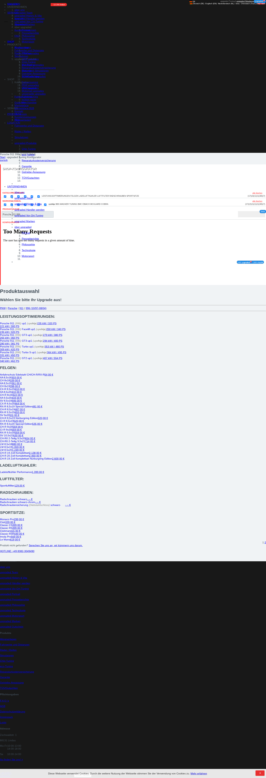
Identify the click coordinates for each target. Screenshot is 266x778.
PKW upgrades (30, 53)
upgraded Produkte (25, 143)
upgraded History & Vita (28, 203)
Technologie (28, 250)
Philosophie (28, 244)
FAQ (17, 35)
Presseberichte (30, 238)
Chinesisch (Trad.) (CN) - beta (252, 4)
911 (21, 308)
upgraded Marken (24, 221)
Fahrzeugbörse (23, 96)
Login (3, 722)
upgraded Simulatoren (246, 1)
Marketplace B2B (24, 108)
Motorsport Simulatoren (35, 70)
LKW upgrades (30, 59)
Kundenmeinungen (25, 30)
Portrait (26, 232)
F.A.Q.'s (4, 700)
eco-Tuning (28, 154)
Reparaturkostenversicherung (39, 160)
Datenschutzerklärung (12, 711)
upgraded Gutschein (11, 626)
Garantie (27, 166)
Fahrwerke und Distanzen (29, 125)
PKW (3, 308)
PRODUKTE (14, 114)
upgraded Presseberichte (14, 599)
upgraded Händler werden (29, 209)
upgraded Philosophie (12, 604)
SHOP (10, 41)
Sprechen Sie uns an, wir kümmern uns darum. (56, 545)
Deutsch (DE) (198, 4)
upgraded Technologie (13, 610)
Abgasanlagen (22, 119)
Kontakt (18, 18)
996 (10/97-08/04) (36, 308)
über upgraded (22, 227)
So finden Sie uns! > (11, 759)
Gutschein (20, 102)
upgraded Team (23, 198)
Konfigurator (21, 47)
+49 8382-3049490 (17, 551)
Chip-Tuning (29, 148)
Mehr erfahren (199, 773)
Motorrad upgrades (33, 64)
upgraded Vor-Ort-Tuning (28, 215)
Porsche (12, 308)
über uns (19, 192)
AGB (2, 706)
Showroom (20, 24)
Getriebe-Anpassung (33, 172)
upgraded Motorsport (12, 615)
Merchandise (29, 88)
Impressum (6, 717)
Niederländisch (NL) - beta (228, 4)
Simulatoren (21, 137)
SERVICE (12, 12)
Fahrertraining (30, 82)
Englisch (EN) (211, 4)
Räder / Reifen (22, 131)
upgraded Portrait (10, 594)
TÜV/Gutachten (30, 177)
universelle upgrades (34, 76)
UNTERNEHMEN (17, 186)
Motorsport (28, 256)
